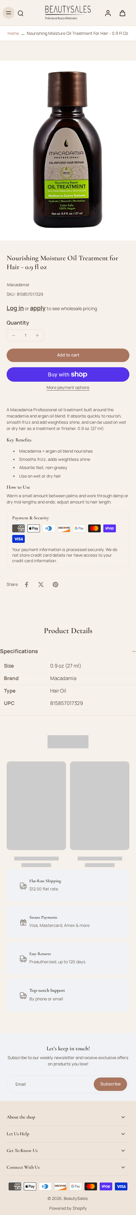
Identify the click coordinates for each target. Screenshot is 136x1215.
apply (38, 308)
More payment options (68, 388)
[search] (20, 12)
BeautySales (76, 1198)
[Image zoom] (68, 151)
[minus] (13, 335)
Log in (15, 308)
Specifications (19, 651)
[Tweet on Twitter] (41, 584)
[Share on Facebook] (26, 584)
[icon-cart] (122, 12)
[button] (68, 355)
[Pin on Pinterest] (55, 584)
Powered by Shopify (68, 1208)
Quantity (18, 322)
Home (13, 33)
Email (21, 1084)
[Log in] (107, 12)
